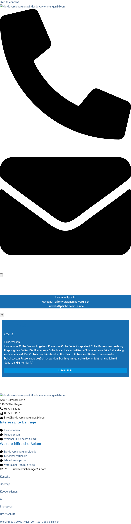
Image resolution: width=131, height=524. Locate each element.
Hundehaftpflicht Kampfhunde (65, 306)
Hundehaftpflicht (65, 292)
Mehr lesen (65, 370)
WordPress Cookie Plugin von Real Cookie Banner (29, 521)
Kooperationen (9, 491)
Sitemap (5, 484)
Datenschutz (8, 514)
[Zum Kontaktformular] (65, 270)
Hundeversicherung (65, 279)
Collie (8, 334)
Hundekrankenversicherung (65, 288)
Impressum (6, 506)
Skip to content (9, 2)
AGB (2, 499)
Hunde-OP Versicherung (65, 283)
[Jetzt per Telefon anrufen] (65, 138)
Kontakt (5, 476)
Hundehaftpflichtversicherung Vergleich (65, 301)
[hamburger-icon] (1, 275)
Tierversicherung (66, 310)
